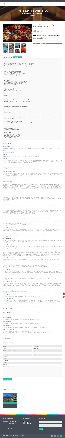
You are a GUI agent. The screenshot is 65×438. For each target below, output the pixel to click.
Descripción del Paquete (8, 57)
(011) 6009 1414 (15, 0)
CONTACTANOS (59, 4)
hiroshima (36, 41)
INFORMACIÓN (54, 4)
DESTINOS (30, 4)
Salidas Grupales (40, 43)
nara (40, 41)
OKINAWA (42, 41)
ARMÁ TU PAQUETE (48, 4)
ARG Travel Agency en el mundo (57, 1)
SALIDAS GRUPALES (41, 4)
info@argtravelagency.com (7, 0)
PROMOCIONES (35, 4)
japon (38, 41)
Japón (45, 43)
